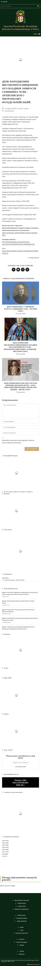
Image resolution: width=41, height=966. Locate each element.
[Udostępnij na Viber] (23, 269)
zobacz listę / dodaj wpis (20, 762)
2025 (3, 843)
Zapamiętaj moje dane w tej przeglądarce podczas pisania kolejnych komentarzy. (18, 441)
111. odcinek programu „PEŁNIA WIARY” (13, 580)
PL (2, 2)
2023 (3, 847)
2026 (3, 840)
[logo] (20, 16)
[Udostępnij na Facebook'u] (18, 269)
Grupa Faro (37, 964)
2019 (3, 856)
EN (6, 2)
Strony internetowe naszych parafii (19, 878)
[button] (36, 34)
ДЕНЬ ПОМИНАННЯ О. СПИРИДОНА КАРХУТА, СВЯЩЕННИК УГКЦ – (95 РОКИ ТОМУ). (20, 309)
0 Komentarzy (9, 111)
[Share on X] (14, 269)
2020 (3, 854)
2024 (3, 845)
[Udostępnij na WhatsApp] (27, 269)
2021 (3, 852)
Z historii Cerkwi (23, 108)
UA (4, 2)
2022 (3, 849)
